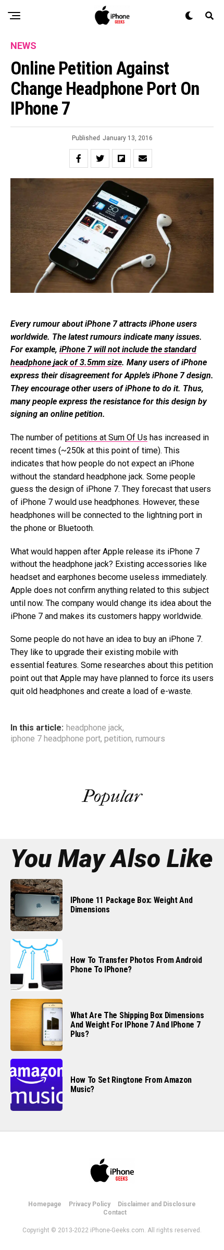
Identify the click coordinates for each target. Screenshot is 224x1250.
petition (118, 739)
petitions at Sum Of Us (106, 437)
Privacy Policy (89, 1204)
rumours (150, 739)
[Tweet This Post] (100, 158)
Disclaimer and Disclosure (157, 1204)
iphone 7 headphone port (55, 739)
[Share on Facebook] (78, 158)
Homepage (44, 1204)
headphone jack (94, 728)
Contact (115, 1212)
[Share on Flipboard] (121, 158)
